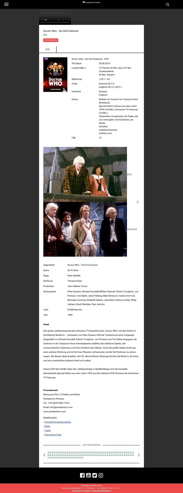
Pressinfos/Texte (53, 434)
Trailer (48, 430)
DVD (47, 49)
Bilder (47, 426)
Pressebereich (50, 40)
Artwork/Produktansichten (58, 422)
